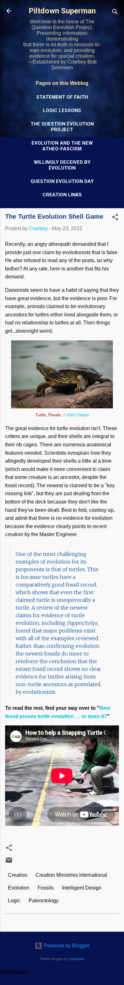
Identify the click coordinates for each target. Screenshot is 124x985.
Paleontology (44, 900)
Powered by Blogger (66, 945)
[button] (115, 218)
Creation (17, 875)
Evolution (18, 887)
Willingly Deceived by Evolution (62, 165)
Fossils (46, 887)
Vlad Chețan (77, 415)
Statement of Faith (62, 97)
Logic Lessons (62, 110)
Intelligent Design (81, 887)
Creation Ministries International (71, 875)
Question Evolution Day (62, 181)
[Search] (115, 13)
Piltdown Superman (62, 10)
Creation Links (62, 195)
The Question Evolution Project (62, 127)
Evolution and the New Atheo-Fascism (62, 146)
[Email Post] (9, 862)
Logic (14, 900)
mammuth (76, 959)
